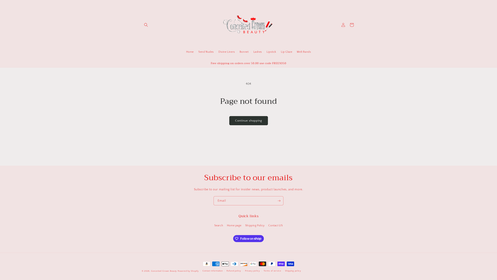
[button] (146, 25)
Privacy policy (252, 271)
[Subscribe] (279, 200)
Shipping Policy (255, 225)
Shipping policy (293, 271)
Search (218, 225)
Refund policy (234, 271)
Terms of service (272, 271)
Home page (234, 225)
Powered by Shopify (188, 271)
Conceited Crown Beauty (164, 271)
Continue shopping (248, 120)
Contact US (275, 225)
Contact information (212, 271)
